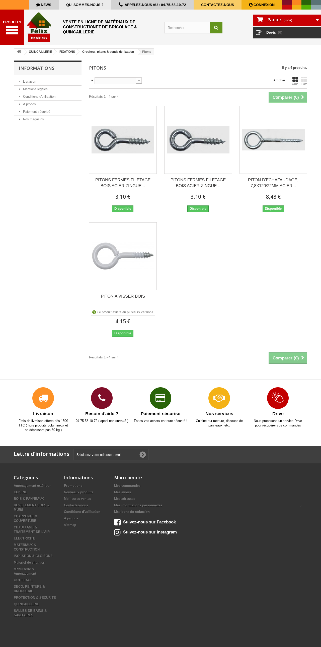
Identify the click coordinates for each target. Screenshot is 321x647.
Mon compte (128, 477)
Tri (91, 80)
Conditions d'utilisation (38, 96)
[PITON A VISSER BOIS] (123, 256)
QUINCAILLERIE (26, 604)
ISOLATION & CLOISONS (33, 556)
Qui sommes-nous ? (85, 5)
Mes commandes (127, 486)
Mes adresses (124, 499)
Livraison (29, 81)
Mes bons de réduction (132, 512)
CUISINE (20, 492)
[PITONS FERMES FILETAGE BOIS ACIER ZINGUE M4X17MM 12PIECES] (198, 140)
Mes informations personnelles (138, 505)
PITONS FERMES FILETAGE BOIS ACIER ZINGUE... (122, 183)
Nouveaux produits (78, 492)
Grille (295, 83)
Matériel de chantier (29, 562)
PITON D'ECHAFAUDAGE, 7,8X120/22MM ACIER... (273, 183)
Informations (36, 68)
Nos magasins (33, 119)
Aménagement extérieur (32, 486)
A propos (29, 104)
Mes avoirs (122, 492)
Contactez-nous (217, 5)
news (45, 5)
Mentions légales (35, 89)
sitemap (70, 525)
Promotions (73, 486)
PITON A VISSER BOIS (123, 296)
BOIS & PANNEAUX (29, 499)
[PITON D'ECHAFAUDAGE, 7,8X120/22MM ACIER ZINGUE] (273, 140)
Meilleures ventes (77, 499)
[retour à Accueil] (19, 52)
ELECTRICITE (24, 538)
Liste (304, 83)
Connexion (264, 5)
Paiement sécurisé (36, 112)
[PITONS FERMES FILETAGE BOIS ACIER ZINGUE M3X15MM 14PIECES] (123, 140)
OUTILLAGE (23, 580)
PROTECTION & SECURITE (35, 598)
